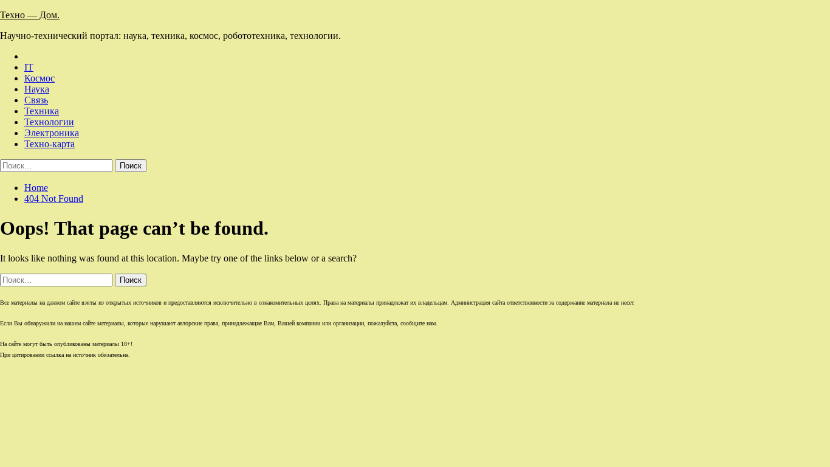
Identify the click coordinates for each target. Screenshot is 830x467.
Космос (39, 78)
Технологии (49, 122)
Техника (41, 111)
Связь (36, 100)
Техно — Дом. (30, 15)
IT (28, 67)
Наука (36, 89)
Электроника (51, 133)
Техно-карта (49, 144)
